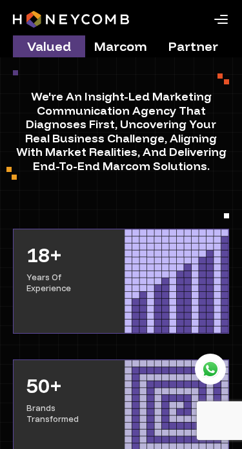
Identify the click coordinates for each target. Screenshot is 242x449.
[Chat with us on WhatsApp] (210, 369)
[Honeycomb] (71, 19)
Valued (49, 46)
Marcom (120, 46)
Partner (193, 46)
